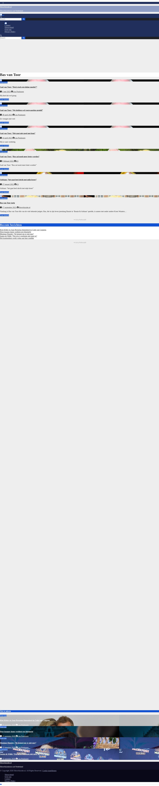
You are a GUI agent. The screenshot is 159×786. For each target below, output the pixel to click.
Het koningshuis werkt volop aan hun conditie (17, 238)
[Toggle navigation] (3, 15)
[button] (1, 17)
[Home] (1, 15)
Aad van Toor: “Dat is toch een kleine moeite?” (18, 87)
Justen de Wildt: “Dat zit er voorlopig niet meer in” (18, 236)
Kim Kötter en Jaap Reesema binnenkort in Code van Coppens (23, 230)
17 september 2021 (9, 207)
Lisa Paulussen (18, 92)
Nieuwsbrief (9, 27)
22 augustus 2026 (9, 759)
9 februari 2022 (8, 161)
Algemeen (4, 83)
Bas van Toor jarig (7, 203)
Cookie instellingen (49, 771)
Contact (7, 25)
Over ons (8, 30)
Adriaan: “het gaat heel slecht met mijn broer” (18, 180)
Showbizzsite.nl (6, 7)
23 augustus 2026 (9, 725)
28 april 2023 (7, 115)
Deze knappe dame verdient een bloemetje (15, 232)
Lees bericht (4, 100)
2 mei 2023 (6, 92)
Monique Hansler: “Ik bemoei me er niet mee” (17, 234)
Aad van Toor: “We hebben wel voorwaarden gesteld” (21, 110)
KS (17, 161)
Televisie (3, 716)
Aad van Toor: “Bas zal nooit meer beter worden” (19, 157)
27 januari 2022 (8, 184)
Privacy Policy (10, 32)
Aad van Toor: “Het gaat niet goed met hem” (17, 133)
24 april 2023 (7, 138)
